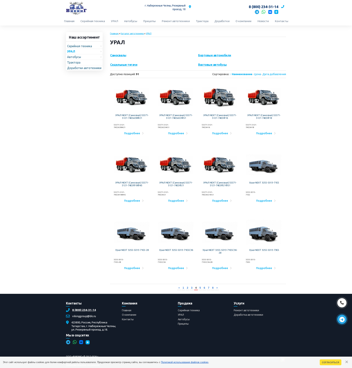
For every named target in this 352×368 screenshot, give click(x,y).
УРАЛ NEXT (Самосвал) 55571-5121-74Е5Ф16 (220, 116)
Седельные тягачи (123, 64)
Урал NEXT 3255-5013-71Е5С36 (176, 250)
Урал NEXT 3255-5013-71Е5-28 (132, 250)
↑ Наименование (241, 74)
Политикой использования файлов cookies (184, 362)
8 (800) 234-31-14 (84, 310)
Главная (126, 310)
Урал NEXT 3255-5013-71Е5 (264, 182)
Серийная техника (189, 310)
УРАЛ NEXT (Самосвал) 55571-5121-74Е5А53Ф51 (176, 116)
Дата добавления (274, 74)
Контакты (128, 319)
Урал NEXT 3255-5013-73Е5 (264, 250)
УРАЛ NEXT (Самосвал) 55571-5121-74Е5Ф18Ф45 (132, 184)
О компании (129, 314)
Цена (257, 74)
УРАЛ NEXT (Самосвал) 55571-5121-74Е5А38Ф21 (132, 116)
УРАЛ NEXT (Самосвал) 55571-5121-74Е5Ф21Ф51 (220, 184)
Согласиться (330, 362)
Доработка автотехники (248, 314)
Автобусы (184, 319)
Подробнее (132, 133)
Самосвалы (118, 55)
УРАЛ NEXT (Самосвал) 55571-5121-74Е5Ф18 (264, 116)
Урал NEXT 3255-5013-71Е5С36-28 (220, 251)
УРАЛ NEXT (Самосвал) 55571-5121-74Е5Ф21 (176, 184)
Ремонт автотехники (246, 310)
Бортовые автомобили (214, 55)
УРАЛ (181, 314)
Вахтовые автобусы (212, 64)
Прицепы (183, 323)
